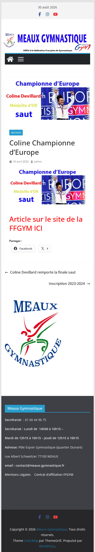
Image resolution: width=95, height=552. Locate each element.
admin (38, 161)
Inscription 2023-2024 (67, 283)
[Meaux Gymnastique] (10, 59)
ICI (37, 228)
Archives (16, 132)
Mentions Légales (18, 474)
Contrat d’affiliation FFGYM (53, 474)
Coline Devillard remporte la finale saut (43, 272)
